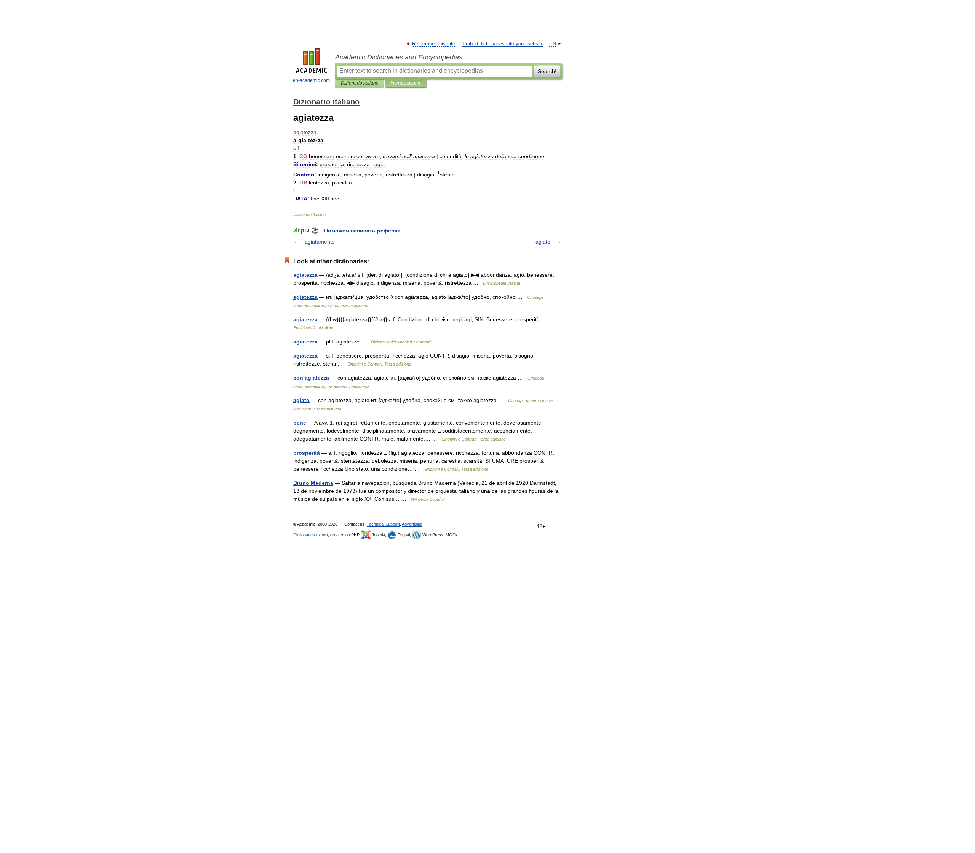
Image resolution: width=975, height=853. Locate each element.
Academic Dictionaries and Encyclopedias (398, 57)
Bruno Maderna (313, 483)
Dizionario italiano (360, 83)
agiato (542, 242)
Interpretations (405, 83)
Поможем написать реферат (362, 231)
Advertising (412, 524)
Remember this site (434, 43)
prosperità (306, 453)
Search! (547, 71)
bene (299, 423)
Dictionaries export (310, 534)
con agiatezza (311, 378)
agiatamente (320, 242)
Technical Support (383, 524)
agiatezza (305, 275)
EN (552, 43)
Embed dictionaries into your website (502, 43)
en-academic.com (311, 80)
